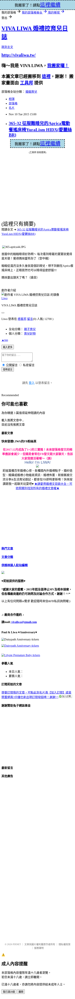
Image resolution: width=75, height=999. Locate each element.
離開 (21, 991)
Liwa (4, 298)
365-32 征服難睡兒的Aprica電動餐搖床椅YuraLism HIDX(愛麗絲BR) (40, 129)
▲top (4, 340)
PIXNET (17, 944)
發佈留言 (7, 369)
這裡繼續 (50, 143)
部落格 (13, 103)
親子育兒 (30, 329)
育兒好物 (30, 333)
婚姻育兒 (31, 91)
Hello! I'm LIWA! (38, 462)
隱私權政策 (64, 944)
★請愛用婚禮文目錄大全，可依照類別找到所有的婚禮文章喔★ (44, 486)
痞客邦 (22, 318)
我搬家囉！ (58, 65)
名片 (12, 107)
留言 (30, 318)
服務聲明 (39, 948)
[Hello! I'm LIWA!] (37, 466)
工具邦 (26, 82)
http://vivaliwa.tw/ (18, 55)
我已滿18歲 (9, 991)
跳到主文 (7, 47)
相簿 (12, 99)
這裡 (46, 76)
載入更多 (7, 347)
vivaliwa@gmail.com (24, 622)
